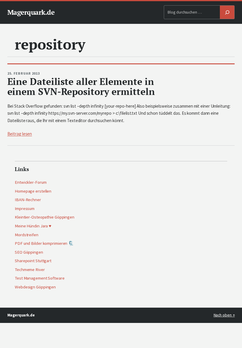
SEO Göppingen (29, 252)
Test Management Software (40, 278)
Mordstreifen (26, 234)
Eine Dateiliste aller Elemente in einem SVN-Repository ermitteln (81, 86)
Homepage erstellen (33, 191)
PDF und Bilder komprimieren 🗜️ (44, 243)
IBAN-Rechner (28, 199)
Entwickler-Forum (30, 182)
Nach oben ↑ (224, 315)
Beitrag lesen (19, 134)
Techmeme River (30, 269)
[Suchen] (227, 12)
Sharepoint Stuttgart (33, 260)
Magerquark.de (31, 12)
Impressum (25, 208)
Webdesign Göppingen (35, 287)
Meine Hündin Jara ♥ (33, 226)
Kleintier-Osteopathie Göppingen (44, 217)
